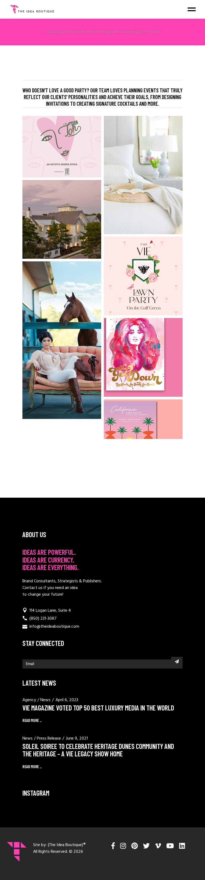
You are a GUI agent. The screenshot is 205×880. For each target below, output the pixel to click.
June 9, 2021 (77, 738)
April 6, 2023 (67, 700)
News (45, 700)
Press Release (49, 738)
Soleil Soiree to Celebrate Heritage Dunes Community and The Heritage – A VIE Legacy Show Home (98, 750)
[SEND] (177, 661)
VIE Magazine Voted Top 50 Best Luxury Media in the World (98, 708)
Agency (29, 700)
